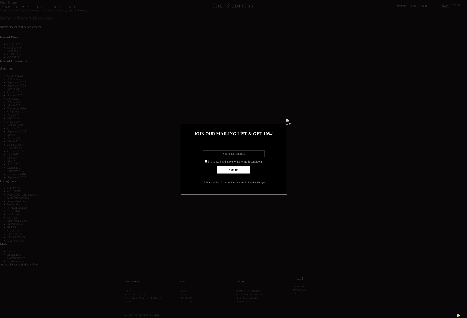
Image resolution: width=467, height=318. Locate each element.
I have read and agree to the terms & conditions (235, 161)
